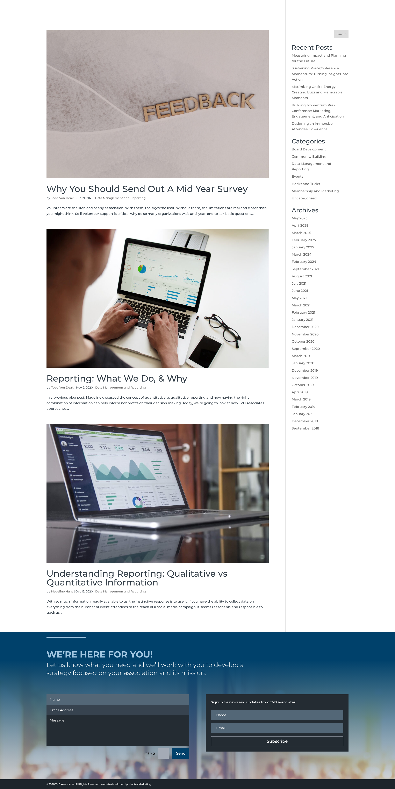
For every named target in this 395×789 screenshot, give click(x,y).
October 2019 (303, 385)
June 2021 (300, 291)
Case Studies (319, 9)
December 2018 (305, 421)
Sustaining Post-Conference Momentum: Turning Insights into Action (320, 73)
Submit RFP (379, 9)
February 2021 (303, 312)
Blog (340, 9)
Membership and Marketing (315, 191)
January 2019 (303, 414)
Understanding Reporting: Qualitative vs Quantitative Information (137, 578)
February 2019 (303, 407)
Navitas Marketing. (140, 784)
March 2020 (301, 356)
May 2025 (299, 218)
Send (181, 753)
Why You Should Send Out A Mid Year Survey (147, 188)
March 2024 (301, 254)
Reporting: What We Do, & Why (116, 378)
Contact (357, 9)
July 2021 (299, 283)
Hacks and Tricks (306, 184)
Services (270, 9)
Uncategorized (304, 198)
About (248, 9)
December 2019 (305, 370)
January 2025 (303, 247)
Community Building (309, 156)
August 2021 (302, 276)
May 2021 (299, 298)
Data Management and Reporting (120, 198)
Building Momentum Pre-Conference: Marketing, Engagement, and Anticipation (318, 110)
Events (297, 176)
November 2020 (305, 334)
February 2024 (304, 262)
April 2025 (300, 225)
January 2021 (302, 320)
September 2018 (305, 428)
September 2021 (305, 269)
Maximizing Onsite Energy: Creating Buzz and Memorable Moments (317, 92)
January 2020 (303, 363)
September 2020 (306, 349)
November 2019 (305, 378)
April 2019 (300, 392)
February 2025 (304, 240)
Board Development (309, 149)
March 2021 (301, 305)
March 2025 (301, 233)
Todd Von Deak (62, 198)
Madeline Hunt (62, 591)
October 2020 (303, 341)
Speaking (295, 9)
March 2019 (301, 399)
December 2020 (305, 327)
